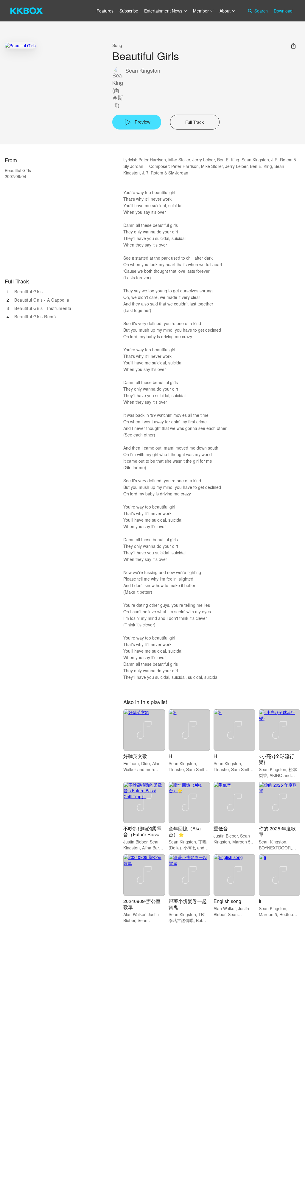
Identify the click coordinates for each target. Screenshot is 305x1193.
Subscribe (128, 11)
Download (283, 11)
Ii (260, 901)
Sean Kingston (142, 70)
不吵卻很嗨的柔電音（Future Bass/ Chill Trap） (142, 834)
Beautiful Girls (28, 291)
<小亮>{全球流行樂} (276, 759)
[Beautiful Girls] (20, 45)
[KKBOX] (26, 10)
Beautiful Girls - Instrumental (43, 308)
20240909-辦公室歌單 (142, 904)
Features (105, 11)
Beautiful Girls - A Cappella (41, 300)
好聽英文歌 (135, 756)
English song (227, 901)
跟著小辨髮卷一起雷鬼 (188, 904)
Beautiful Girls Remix (35, 316)
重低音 (221, 828)
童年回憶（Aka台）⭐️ (185, 831)
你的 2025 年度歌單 (277, 831)
